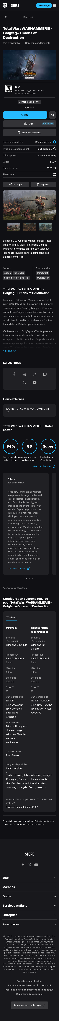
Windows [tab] (11, 617)
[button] (29, 351)
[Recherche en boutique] (6, 17)
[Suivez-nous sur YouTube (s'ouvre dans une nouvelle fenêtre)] (35, 382)
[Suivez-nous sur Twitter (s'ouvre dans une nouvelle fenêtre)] (24, 382)
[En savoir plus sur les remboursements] (54, 149)
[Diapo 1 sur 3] (26, 578)
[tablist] (29, 617)
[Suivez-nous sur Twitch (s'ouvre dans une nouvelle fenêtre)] (45, 374)
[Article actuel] (13, 227)
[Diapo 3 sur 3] (45, 227)
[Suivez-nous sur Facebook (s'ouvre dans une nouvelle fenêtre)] (14, 374)
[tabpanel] (29, 682)
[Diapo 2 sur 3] (29, 227)
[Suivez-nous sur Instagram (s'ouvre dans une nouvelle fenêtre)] (35, 374)
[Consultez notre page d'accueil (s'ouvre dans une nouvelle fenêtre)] (24, 374)
